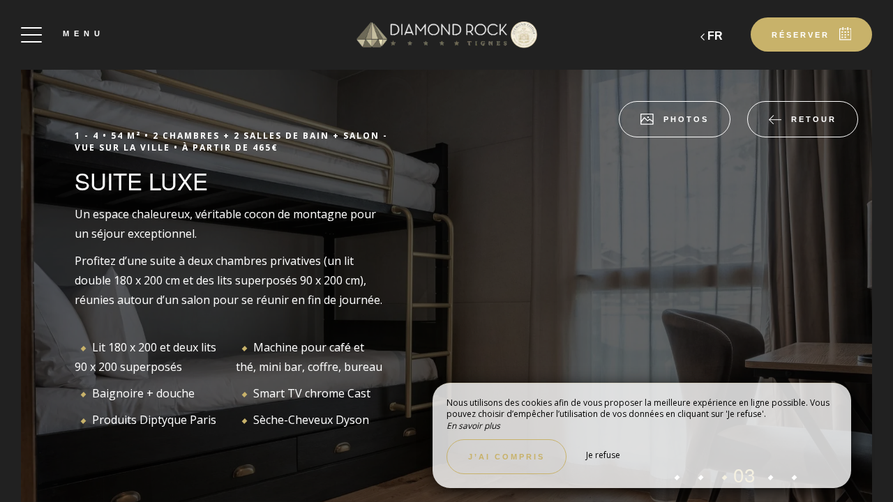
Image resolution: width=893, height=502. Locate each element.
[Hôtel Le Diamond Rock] (446, 34)
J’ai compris (506, 456)
